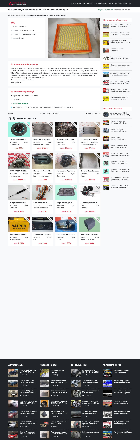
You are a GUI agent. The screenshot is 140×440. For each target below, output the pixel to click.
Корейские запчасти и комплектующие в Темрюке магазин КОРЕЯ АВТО (120, 41)
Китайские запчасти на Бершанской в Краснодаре (120, 154)
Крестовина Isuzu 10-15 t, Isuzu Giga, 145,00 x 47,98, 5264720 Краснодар (119, 170)
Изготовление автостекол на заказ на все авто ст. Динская (120, 66)
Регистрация (119, 10)
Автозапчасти (89, 3)
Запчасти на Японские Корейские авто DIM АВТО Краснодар (120, 90)
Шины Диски (101, 3)
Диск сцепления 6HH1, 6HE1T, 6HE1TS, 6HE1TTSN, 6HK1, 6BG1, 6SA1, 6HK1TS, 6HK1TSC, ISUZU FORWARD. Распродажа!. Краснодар (120, 114)
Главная (11, 15)
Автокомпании (115, 3)
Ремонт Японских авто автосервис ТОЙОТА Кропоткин (118, 146)
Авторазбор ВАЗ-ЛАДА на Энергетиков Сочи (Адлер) (120, 82)
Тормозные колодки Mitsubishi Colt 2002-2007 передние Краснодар (119, 58)
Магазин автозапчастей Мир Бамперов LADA (119, 98)
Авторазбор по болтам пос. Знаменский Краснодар (120, 25)
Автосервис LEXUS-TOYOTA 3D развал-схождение (120, 187)
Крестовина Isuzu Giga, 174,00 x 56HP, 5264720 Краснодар (119, 162)
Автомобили (75, 3)
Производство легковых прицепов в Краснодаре (119, 179)
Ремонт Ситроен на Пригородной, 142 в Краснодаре (117, 122)
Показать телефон (20, 103)
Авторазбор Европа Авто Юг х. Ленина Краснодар (119, 33)
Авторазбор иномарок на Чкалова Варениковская (120, 74)
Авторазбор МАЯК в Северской (117, 50)
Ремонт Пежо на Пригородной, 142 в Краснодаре (117, 130)
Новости (127, 3)
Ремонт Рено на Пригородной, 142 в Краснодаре (117, 138)
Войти (127, 10)
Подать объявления (105, 10)
